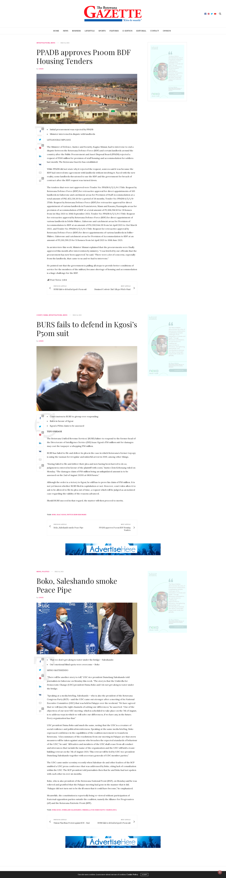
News (65, 31)
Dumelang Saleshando (71, 810)
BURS (54, 515)
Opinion (167, 31)
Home (56, 31)
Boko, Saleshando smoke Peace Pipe (76, 585)
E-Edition (127, 31)
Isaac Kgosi (61, 515)
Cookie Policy (132, 874)
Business (76, 31)
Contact (154, 31)
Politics (45, 571)
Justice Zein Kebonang (76, 515)
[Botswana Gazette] (113, 14)
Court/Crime (42, 315)
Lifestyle (90, 31)
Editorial (141, 31)
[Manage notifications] (220, 872)
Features (114, 31)
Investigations (43, 43)
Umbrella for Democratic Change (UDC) (99, 810)
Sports (102, 31)
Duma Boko (56, 810)
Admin (40, 69)
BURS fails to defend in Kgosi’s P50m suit (86, 328)
